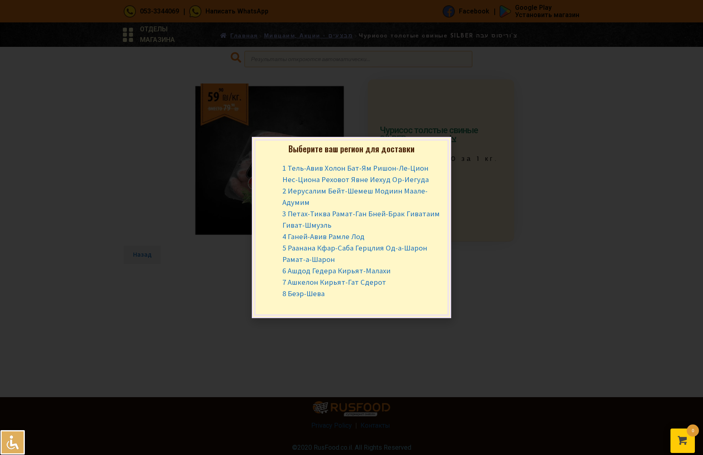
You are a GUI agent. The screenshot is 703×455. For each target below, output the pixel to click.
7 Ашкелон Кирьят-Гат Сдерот (334, 282)
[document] (351, 227)
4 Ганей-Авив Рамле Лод (323, 236)
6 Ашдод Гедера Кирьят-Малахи (336, 270)
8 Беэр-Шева (303, 293)
